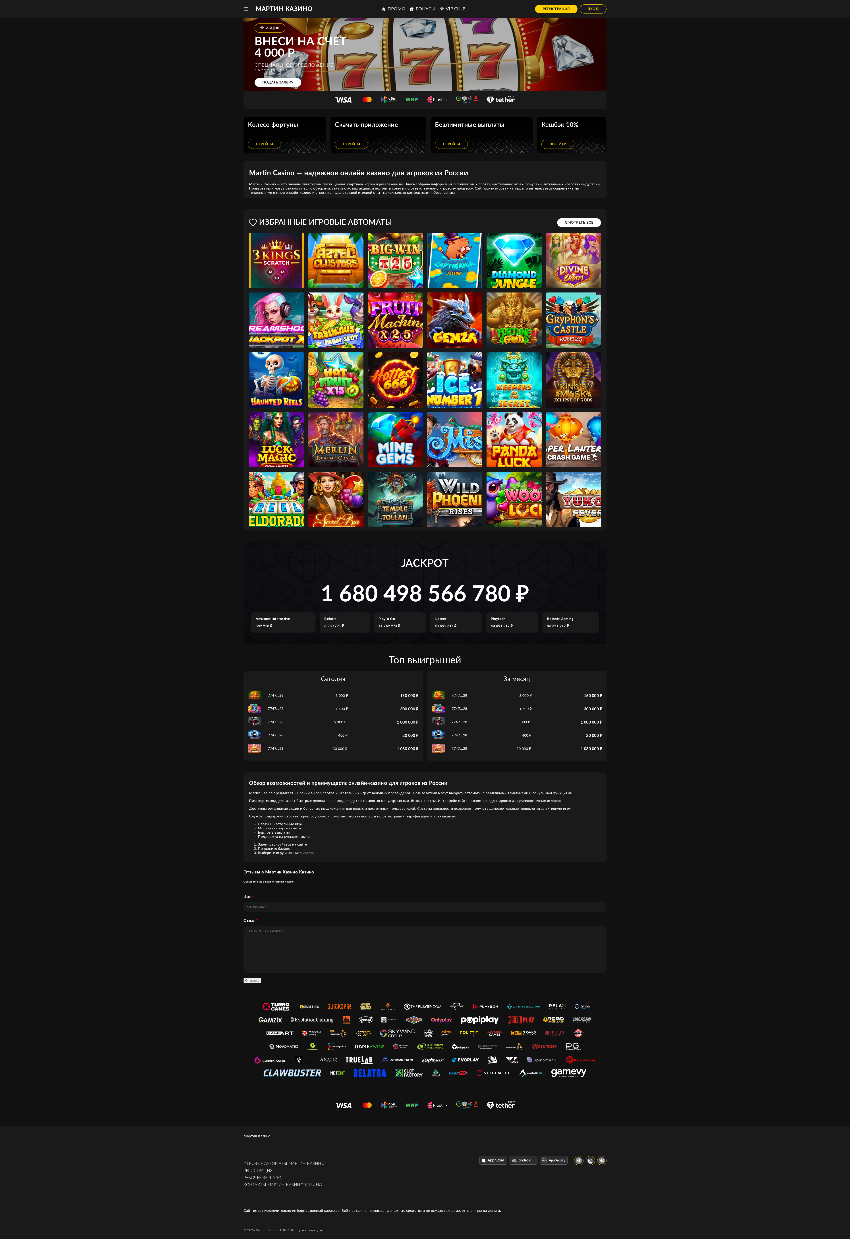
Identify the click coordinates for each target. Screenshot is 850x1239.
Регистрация (556, 9)
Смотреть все (579, 222)
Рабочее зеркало (262, 1178)
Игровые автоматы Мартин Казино (284, 1164)
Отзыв (249, 920)
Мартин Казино (284, 9)
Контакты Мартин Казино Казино (282, 1185)
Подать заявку (278, 82)
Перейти (264, 144)
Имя (247, 896)
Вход (593, 9)
